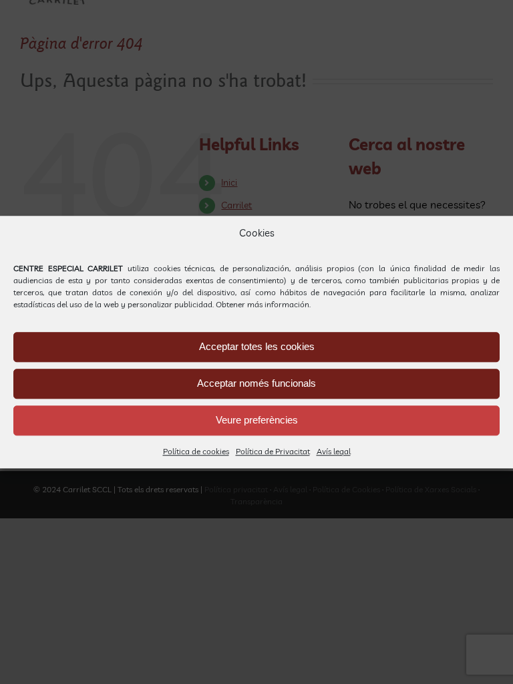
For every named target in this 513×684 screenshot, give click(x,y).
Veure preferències (257, 419)
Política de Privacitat (273, 451)
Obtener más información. (263, 304)
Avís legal (334, 451)
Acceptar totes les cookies (257, 346)
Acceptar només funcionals (256, 383)
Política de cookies (196, 451)
